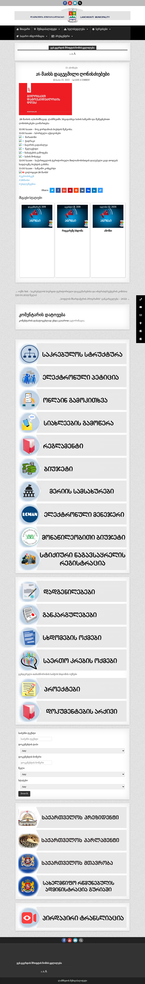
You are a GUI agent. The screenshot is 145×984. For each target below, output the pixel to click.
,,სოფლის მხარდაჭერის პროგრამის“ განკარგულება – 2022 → (95, 299)
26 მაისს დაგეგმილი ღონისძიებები (72, 74)
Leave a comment (82, 79)
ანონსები (73, 67)
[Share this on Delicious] (100, 190)
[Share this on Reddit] (76, 190)
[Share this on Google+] (64, 190)
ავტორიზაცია (76, 320)
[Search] (80, 3)
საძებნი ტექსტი (27, 733)
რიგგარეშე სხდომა (72, 230)
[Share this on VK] (82, 190)
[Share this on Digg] (88, 190)
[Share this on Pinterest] (70, 190)
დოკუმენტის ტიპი (28, 744)
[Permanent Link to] (37, 216)
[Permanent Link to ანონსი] (108, 216)
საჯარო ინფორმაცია (32, 36)
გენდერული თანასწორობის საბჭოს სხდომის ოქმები (47, 674)
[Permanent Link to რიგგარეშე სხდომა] (72, 216)
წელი (21, 768)
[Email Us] (75, 3)
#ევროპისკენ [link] (26, 176)
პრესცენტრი (62, 36)
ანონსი (108, 230)
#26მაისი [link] (24, 180)
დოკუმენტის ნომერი (29, 756)
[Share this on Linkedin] (94, 190)
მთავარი (25, 29)
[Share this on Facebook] (58, 190)
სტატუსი (23, 780)
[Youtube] (70, 3)
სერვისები (102, 29)
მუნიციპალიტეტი (47, 29)
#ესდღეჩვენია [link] (27, 184)
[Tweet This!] (52, 190)
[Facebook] (65, 3)
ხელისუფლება (76, 29)
